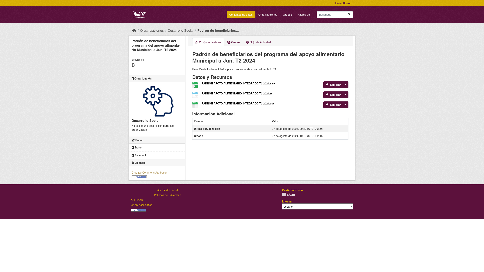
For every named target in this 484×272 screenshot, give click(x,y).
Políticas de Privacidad (167, 195)
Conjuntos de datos (241, 14)
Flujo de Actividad (260, 42)
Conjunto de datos (209, 42)
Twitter (138, 147)
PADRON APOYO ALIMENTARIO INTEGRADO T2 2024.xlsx (238, 83)
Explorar (335, 85)
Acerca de (304, 14)
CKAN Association (141, 205)
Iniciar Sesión (343, 3)
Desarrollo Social (180, 30)
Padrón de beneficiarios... (218, 30)
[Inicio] (134, 30)
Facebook (140, 155)
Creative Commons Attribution (150, 172)
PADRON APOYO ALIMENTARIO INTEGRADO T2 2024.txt (237, 93)
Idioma (286, 201)
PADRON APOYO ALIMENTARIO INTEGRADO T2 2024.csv (238, 103)
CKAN (288, 194)
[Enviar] (349, 14)
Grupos (287, 14)
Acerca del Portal (167, 190)
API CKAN (137, 200)
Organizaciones (267, 14)
